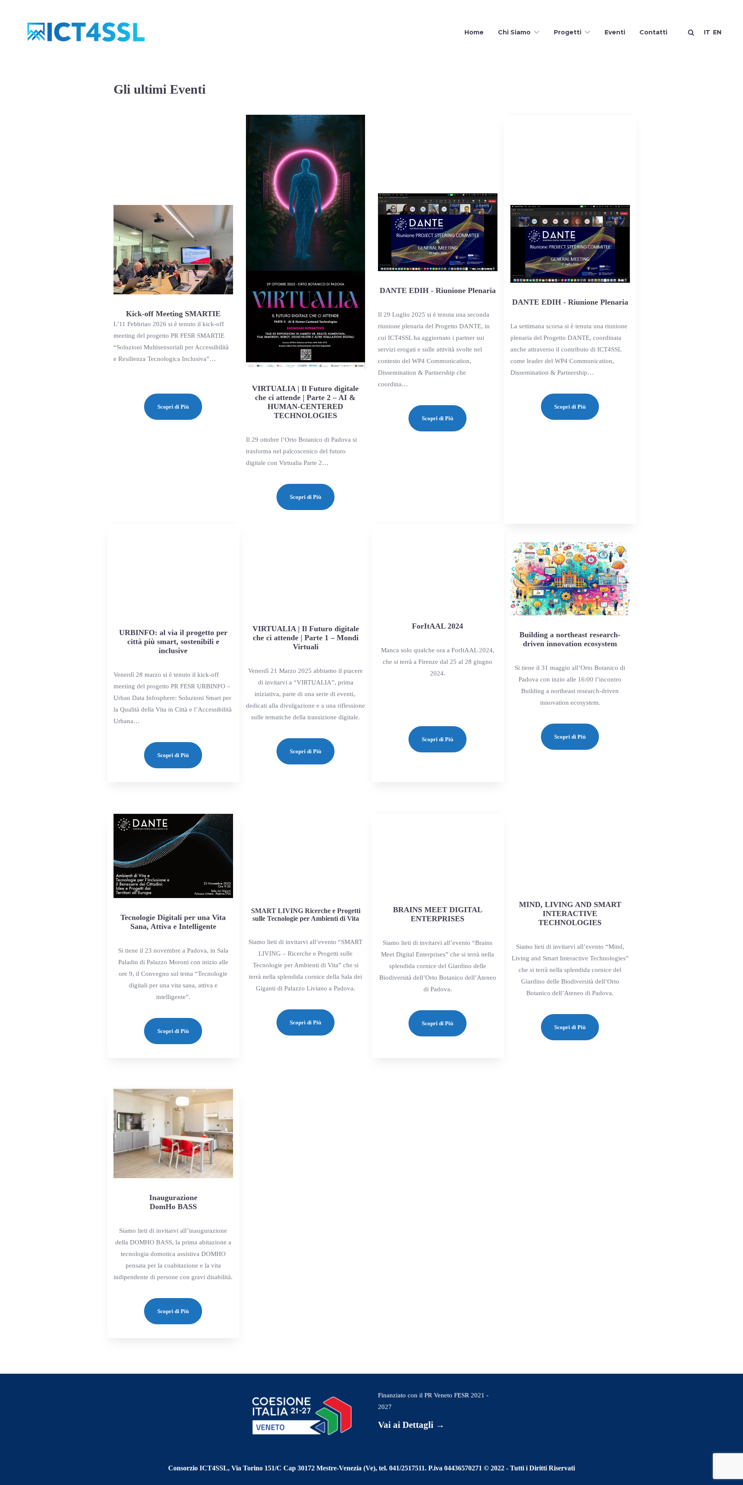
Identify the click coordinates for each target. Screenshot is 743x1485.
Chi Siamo (514, 32)
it (707, 32)
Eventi (615, 32)
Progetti (567, 32)
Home (474, 32)
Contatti (653, 32)
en (717, 32)
